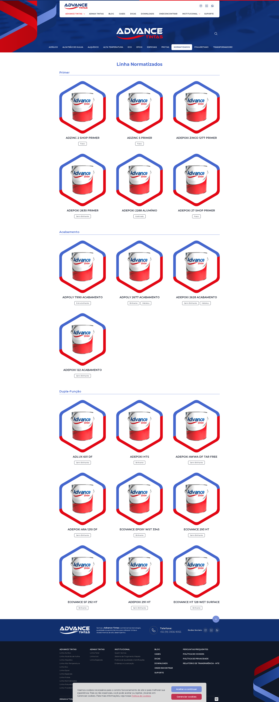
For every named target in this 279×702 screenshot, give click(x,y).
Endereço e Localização (124, 663)
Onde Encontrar (168, 14)
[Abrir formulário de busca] (215, 33)
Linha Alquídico (66, 660)
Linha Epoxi (64, 670)
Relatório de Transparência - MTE (201, 663)
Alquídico (93, 47)
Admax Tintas (96, 14)
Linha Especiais (66, 674)
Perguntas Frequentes (195, 649)
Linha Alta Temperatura (70, 663)
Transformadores (223, 47)
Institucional (189, 14)
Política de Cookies (193, 654)
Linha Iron (94, 656)
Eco (130, 47)
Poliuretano (201, 47)
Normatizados (182, 47)
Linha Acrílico (65, 653)
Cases (122, 14)
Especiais (152, 47)
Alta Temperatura (113, 47)
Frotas (165, 47)
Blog (111, 14)
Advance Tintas (73, 14)
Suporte (209, 14)
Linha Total (94, 653)
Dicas (133, 14)
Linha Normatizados (68, 681)
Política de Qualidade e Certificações (129, 660)
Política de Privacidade (196, 659)
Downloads (147, 14)
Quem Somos (120, 653)
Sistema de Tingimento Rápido (127, 656)
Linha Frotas (65, 677)
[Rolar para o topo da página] (215, 619)
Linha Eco (64, 667)
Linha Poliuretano (67, 684)
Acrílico (53, 47)
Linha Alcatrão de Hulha (70, 656)
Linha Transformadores (69, 688)
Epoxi (139, 47)
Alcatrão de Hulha (72, 47)
